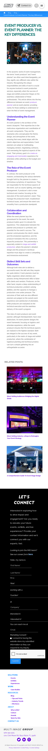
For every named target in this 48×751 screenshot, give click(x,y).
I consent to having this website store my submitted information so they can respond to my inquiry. (22, 643)
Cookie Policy (25, 748)
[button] (24, 5)
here (30, 554)
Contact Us (13, 721)
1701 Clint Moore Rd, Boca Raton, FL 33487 (20, 735)
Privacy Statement (14, 748)
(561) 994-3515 (9, 733)
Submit (15, 661)
